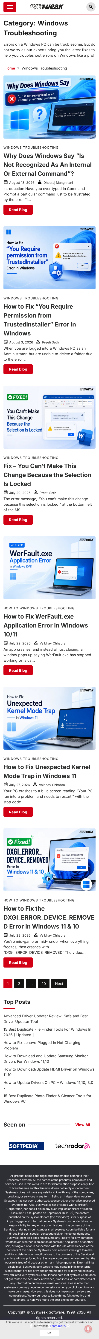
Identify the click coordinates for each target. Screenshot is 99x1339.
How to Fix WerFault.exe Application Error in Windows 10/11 (45, 625)
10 (44, 983)
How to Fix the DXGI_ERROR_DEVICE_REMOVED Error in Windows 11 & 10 (49, 917)
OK (49, 1333)
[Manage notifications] (88, 1329)
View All (82, 1124)
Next (59, 983)
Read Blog (18, 209)
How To (10, 608)
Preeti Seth (50, 342)
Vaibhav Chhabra (53, 643)
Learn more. (58, 1326)
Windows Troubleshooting (30, 147)
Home (10, 68)
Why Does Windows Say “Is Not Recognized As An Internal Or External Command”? (47, 164)
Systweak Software (47, 1312)
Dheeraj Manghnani (58, 182)
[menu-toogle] (9, 7)
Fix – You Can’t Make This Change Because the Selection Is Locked (47, 474)
